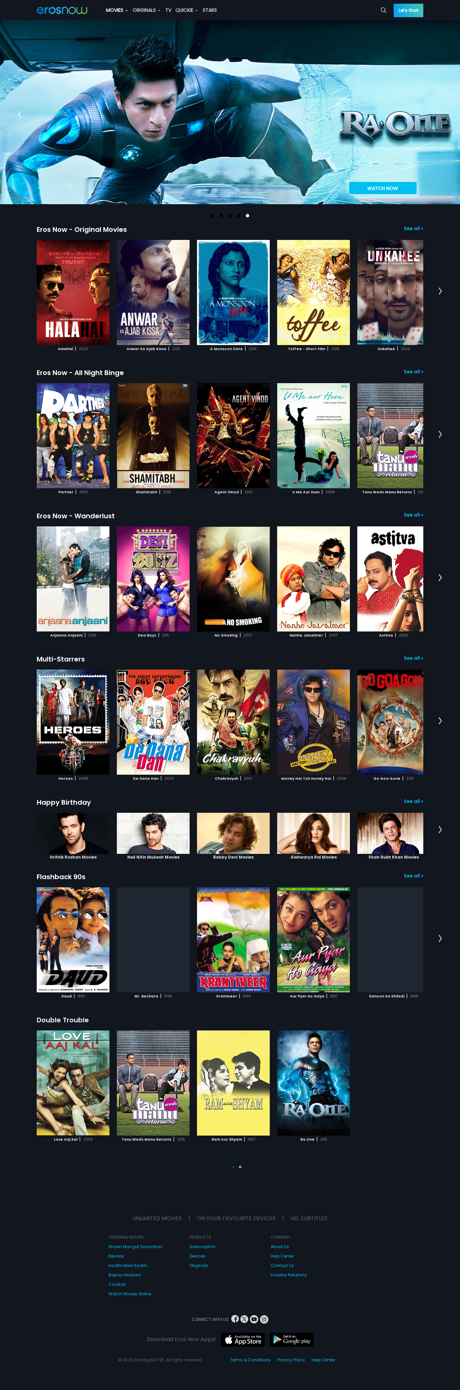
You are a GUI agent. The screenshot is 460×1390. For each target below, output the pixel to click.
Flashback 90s (61, 877)
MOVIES (115, 10)
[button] (212, 215)
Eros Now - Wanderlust (76, 516)
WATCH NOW (382, 188)
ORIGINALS (145, 10)
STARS (210, 10)
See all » (413, 228)
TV (168, 10)
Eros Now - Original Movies (82, 229)
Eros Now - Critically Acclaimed (90, 1163)
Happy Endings (62, 1306)
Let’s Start (408, 10)
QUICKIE (185, 10)
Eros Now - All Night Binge (80, 372)
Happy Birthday (64, 802)
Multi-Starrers (61, 659)
